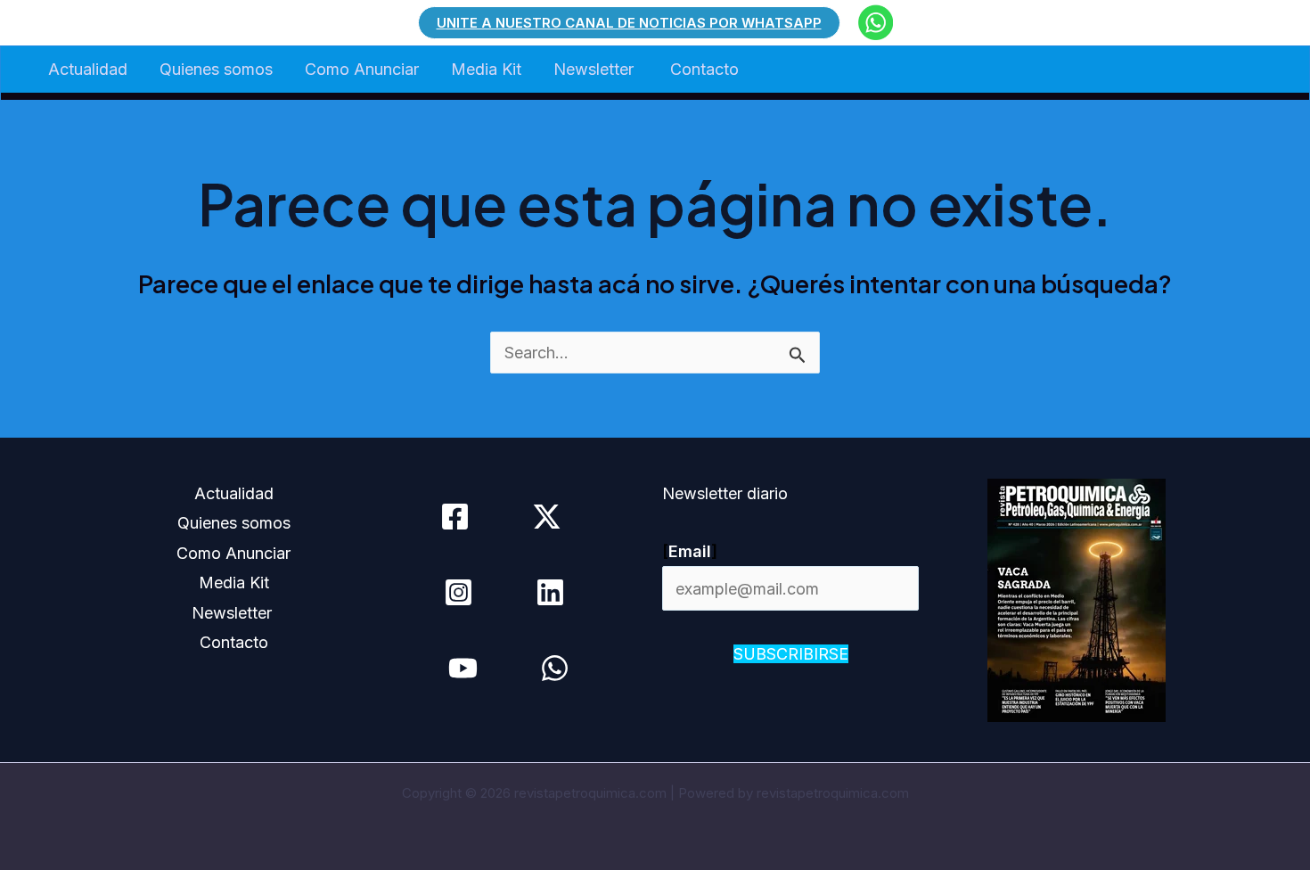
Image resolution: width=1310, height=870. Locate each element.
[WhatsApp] (555, 668)
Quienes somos (216, 69)
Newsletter (595, 69)
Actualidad (87, 69)
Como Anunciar (362, 69)
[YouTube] (463, 668)
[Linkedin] (550, 592)
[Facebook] (455, 516)
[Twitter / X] (547, 516)
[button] (629, 22)
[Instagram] (458, 592)
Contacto (704, 69)
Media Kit (486, 69)
